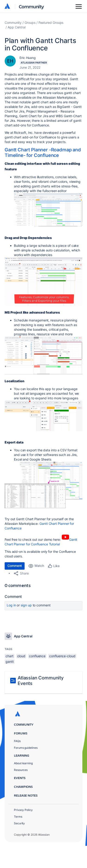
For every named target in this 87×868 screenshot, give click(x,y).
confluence (37, 656)
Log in (11, 605)
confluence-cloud (62, 656)
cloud (21, 656)
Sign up (26, 605)
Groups (30, 22)
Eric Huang (27, 58)
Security (19, 823)
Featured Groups (51, 22)
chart (9, 656)
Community (31, 6)
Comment (14, 566)
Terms (18, 816)
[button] (48, 209)
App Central (17, 27)
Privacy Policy (23, 810)
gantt (10, 661)
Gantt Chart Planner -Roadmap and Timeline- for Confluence (43, 152)
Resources (21, 770)
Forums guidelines (26, 747)
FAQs (17, 741)
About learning (23, 763)
